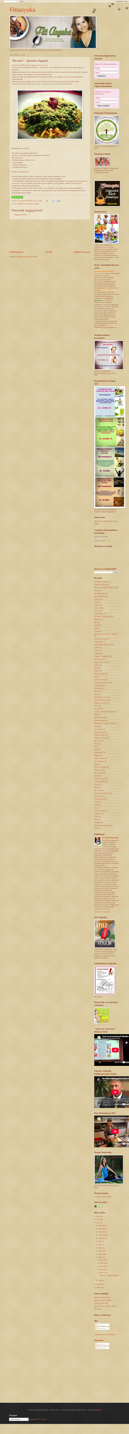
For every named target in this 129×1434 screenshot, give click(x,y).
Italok (96, 677)
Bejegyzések (101, 1325)
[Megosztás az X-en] (56, 201)
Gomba (96, 647)
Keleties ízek (98, 685)
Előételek (97, 619)
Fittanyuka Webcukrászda (102, 1297)
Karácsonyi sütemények (101, 682)
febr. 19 (102, 1263)
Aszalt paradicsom (100, 596)
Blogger (98, 1410)
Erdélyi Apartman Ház (101, 1303)
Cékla (96, 602)
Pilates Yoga (98, 1309)
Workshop (97, 822)
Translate (44, 1419)
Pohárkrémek (98, 752)
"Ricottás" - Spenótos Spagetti (109, 1275)
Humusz (96, 671)
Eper (95, 622)
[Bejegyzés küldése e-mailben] (46, 201)
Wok (95, 819)
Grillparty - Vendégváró (101, 656)
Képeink (97, 691)
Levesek (96, 709)
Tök (95, 808)
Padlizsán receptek (100, 738)
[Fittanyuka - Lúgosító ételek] (95, 538)
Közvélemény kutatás (101, 697)
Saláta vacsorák (99, 758)
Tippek (96, 787)
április (100, 1251)
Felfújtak (97, 631)
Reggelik (97, 755)
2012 (98, 1219)
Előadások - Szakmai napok (103, 616)
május (100, 1248)
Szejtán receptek (99, 779)
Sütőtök (96, 776)
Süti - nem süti (98, 773)
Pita (95, 746)
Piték (95, 749)
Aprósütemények (99, 593)
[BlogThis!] (54, 201)
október (101, 1232)
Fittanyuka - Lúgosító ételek (101, 536)
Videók (96, 816)
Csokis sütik (98, 608)
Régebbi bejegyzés (82, 252)
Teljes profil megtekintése (102, 912)
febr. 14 (102, 1266)
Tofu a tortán (98, 790)
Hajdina (96, 665)
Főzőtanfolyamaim (100, 639)
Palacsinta (97, 741)
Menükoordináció (99, 720)
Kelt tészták (98, 688)
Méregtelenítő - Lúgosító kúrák (104, 723)
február (100, 1257)
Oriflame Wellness (100, 735)
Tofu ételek (97, 796)
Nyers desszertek (99, 732)
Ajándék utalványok (100, 584)
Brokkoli (97, 599)
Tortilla (96, 805)
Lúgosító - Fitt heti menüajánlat (104, 711)
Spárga (96, 764)
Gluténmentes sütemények (102, 644)
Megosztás (98, 1340)
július (100, 1241)
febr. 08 (102, 1269)
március (101, 1254)
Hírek (96, 668)
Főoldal (49, 252)
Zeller (96, 828)
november (101, 1228)
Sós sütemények (99, 761)
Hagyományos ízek (100, 662)
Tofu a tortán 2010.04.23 (102, 793)
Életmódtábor (98, 613)
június (100, 1244)
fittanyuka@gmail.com (109, 327)
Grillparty (97, 653)
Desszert (97, 611)
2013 (98, 1216)
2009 (98, 1287)
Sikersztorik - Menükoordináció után (105, 521)
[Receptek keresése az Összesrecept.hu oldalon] (102, 1196)
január (100, 1280)
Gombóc (97, 650)
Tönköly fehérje (99, 811)
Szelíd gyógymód (99, 781)
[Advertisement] (50, 235)
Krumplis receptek (100, 703)
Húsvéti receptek (99, 674)
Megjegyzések (101, 1328)
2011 (98, 1223)
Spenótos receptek (33, 204)
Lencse (96, 706)
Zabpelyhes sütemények (101, 825)
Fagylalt (96, 625)
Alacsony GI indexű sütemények (104, 587)
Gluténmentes (98, 641)
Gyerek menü (98, 659)
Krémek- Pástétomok (100, 700)
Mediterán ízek (22, 204)
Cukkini (96, 605)
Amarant (97, 590)
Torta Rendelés (99, 799)
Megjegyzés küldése (20, 214)
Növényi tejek (98, 729)
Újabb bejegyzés (17, 252)
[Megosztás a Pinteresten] (60, 201)
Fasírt (96, 628)
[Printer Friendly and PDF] (17, 198)
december (101, 1225)
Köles (96, 694)
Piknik (96, 743)
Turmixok (97, 813)
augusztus (101, 1238)
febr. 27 (102, 1260)
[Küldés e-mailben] (52, 201)
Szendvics (97, 784)
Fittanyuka (22, 9)
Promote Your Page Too (100, 540)
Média (96, 714)
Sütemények (98, 770)
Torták (96, 802)
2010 (98, 1284)
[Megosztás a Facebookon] (58, 201)
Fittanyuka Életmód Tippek (102, 1300)
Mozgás (96, 726)
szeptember (102, 1235)
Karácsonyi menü (99, 679)
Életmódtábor (101, 581)
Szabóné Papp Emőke (26, 201)
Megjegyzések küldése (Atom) (27, 256)
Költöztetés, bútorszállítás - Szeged (105, 1306)
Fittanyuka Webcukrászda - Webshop (106, 634)
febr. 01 (102, 1272)
